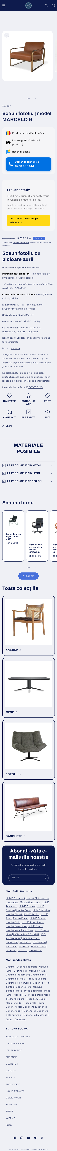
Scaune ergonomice (17, 975)
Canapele (20, 1019)
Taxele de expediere (21, 242)
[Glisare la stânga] (22, 98)
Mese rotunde (13, 1003)
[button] (3, 5)
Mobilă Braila (31, 914)
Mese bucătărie (33, 991)
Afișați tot (28, 576)
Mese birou (20, 995)
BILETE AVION (13, 1098)
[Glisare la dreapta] (35, 98)
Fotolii (9, 1019)
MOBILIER (12, 942)
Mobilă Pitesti (20, 918)
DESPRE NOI (35, 387)
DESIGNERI (39, 942)
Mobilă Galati (23, 910)
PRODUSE (25, 942)
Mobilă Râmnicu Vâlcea (19, 930)
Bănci (41, 1003)
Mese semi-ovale (35, 999)
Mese (19, 991)
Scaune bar (20, 971)
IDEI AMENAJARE (15, 1043)
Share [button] (9, 426)
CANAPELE (35, 950)
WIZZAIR (10, 1118)
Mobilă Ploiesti (14, 914)
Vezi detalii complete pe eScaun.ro (24, 220)
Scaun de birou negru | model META (13, 536)
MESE (10, 712)
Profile (9, 1125)
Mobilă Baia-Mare (16, 926)
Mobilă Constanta (30, 902)
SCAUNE (12, 650)
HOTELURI (11, 1105)
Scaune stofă (23, 987)
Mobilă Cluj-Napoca (37, 898)
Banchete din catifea (36, 1015)
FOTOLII (12, 774)
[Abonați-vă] (45, 877)
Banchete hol (13, 1007)
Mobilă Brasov (27, 906)
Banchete (29, 1011)
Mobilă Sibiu (13, 922)
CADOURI (11, 946)
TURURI (10, 1111)
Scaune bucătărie (27, 967)
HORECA (24, 946)
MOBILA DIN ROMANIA (26, 934)
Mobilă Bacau (38, 918)
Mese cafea (35, 995)
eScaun (15, 348)
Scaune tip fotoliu (15, 979)
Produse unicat (36, 979)
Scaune (10, 967)
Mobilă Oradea (41, 910)
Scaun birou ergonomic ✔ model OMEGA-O (36, 548)
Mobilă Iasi (12, 902)
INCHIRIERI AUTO (15, 1091)
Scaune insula (37, 971)
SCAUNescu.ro (23, 1149)
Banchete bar (14, 1011)
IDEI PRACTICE (31, 938)
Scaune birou (38, 975)
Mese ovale (30, 1003)
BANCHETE (14, 836)
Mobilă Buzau (35, 926)
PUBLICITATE (38, 946)
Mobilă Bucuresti (15, 898)
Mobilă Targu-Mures (33, 922)
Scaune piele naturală (18, 983)
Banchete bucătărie (34, 1007)
